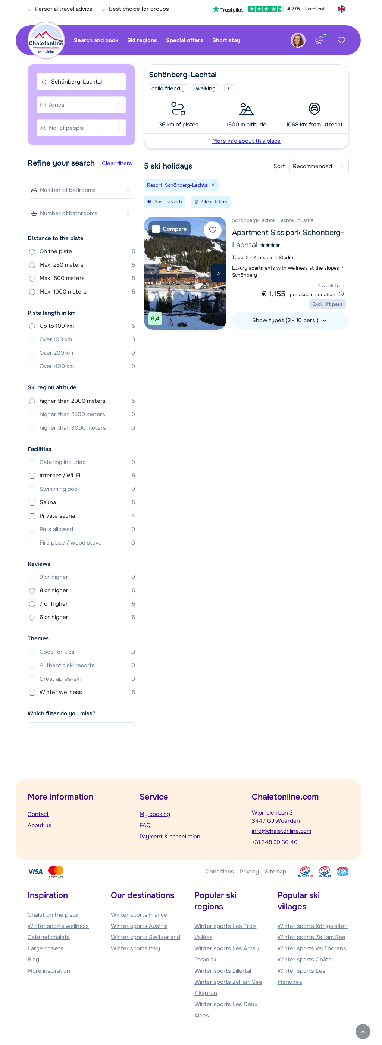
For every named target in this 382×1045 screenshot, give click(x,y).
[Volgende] (218, 273)
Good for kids (87, 652)
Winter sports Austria (139, 926)
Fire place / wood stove (87, 542)
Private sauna (87, 516)
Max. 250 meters (87, 265)
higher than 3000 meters (87, 428)
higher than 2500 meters (87, 414)
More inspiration (49, 971)
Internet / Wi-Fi (87, 475)
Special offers (184, 40)
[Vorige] (151, 273)
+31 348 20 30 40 (275, 842)
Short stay (226, 40)
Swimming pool (87, 489)
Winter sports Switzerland (145, 937)
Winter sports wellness (58, 926)
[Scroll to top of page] (363, 1031)
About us (39, 825)
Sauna (87, 502)
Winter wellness (87, 692)
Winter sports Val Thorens (312, 948)
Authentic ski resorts (87, 665)
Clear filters (117, 163)
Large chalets (45, 948)
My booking (155, 814)
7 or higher (87, 604)
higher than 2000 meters (87, 401)
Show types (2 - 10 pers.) (286, 320)
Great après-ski (87, 678)
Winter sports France (139, 915)
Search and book (96, 40)
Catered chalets (49, 937)
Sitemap (275, 871)
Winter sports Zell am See (311, 937)
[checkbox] (169, 229)
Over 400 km (87, 366)
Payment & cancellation (170, 836)
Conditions (220, 871)
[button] (246, 106)
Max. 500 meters (87, 278)
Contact (38, 814)
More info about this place (246, 141)
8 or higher (87, 590)
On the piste (87, 251)
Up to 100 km (87, 326)
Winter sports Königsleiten (313, 926)
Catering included (87, 462)
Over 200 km (87, 353)
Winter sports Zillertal (222, 971)
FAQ (145, 825)
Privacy (249, 871)
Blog (33, 959)
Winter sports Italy (135, 948)
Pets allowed (87, 529)
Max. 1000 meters (87, 291)
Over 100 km (87, 339)
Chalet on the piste (53, 915)
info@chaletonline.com (281, 831)
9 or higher (87, 577)
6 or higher (87, 617)
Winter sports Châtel (305, 959)
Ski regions (142, 40)
